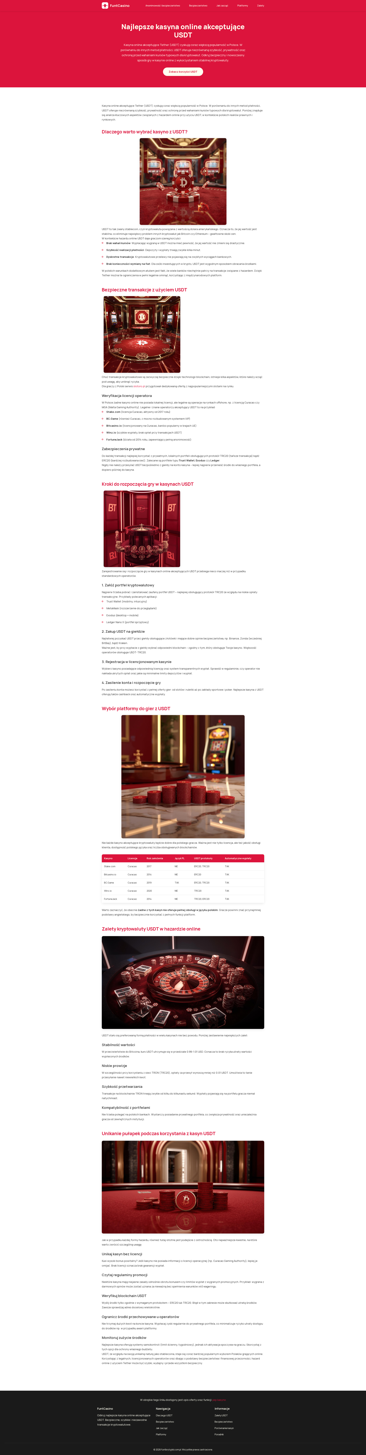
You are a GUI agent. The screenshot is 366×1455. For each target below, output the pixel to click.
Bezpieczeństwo (198, 5)
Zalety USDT (221, 1415)
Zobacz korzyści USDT (183, 71)
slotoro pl (139, 386)
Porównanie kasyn (224, 1428)
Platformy (242, 5)
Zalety (260, 5)
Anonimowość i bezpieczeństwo (163, 5)
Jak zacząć (222, 5)
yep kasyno (219, 1400)
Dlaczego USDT (164, 1415)
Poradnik (219, 1434)
